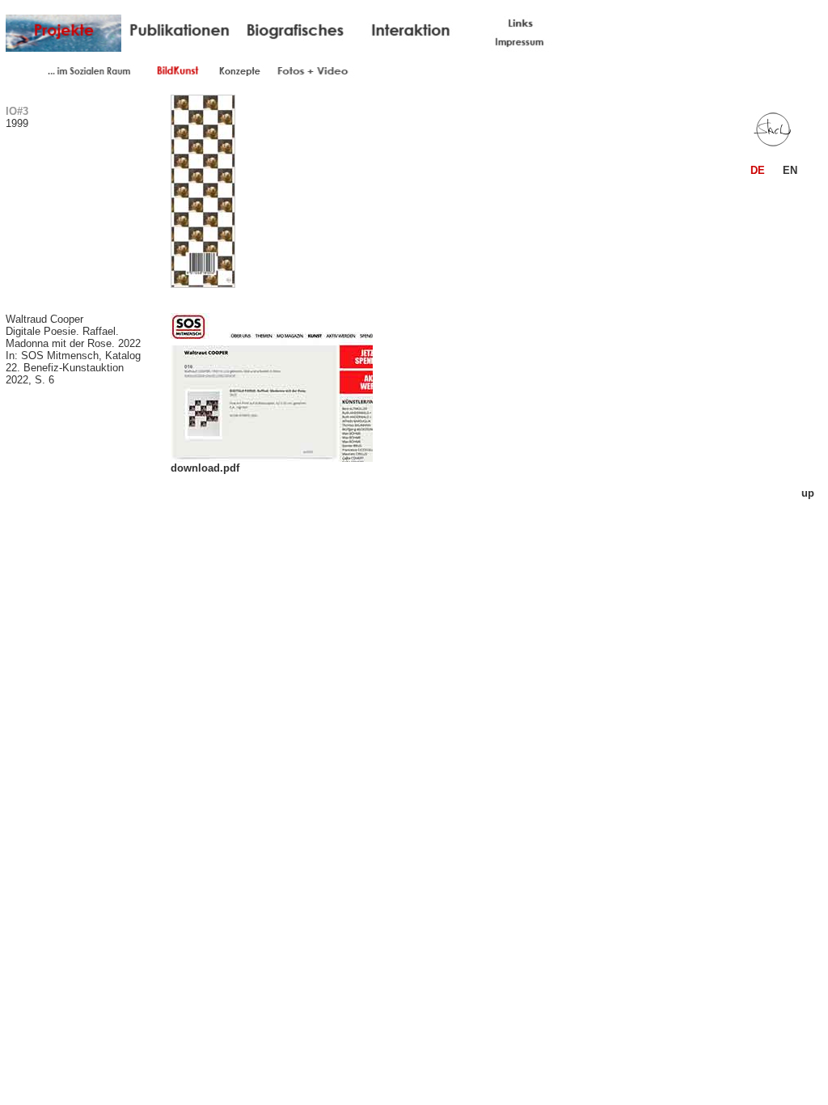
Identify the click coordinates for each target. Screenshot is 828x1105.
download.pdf (205, 468)
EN (790, 170)
